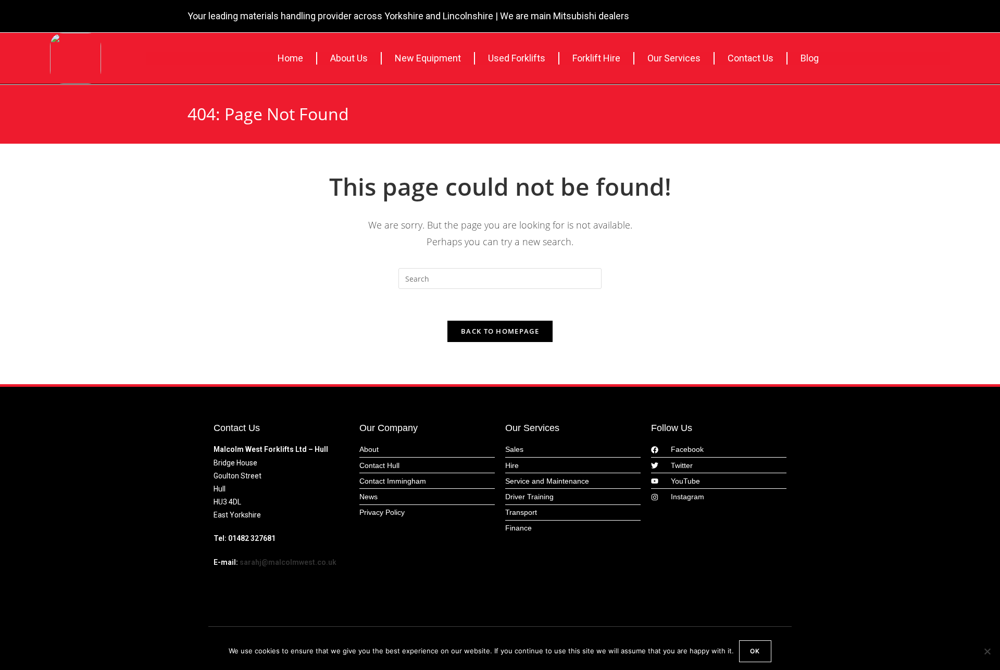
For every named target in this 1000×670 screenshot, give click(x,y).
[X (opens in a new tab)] (775, 17)
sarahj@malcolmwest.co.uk (288, 562)
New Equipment (428, 58)
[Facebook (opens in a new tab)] (791, 17)
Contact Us (750, 58)
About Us (349, 58)
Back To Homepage (500, 331)
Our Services (674, 58)
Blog (810, 58)
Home (290, 58)
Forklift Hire (596, 58)
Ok (755, 651)
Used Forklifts (516, 58)
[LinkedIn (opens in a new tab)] (806, 17)
